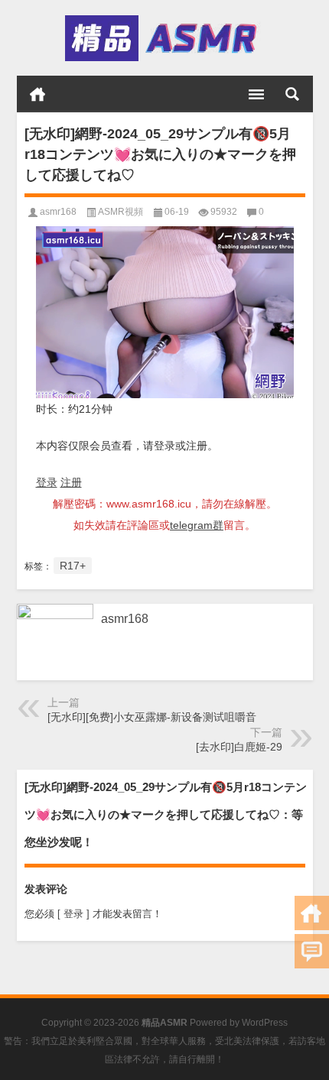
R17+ (73, 565)
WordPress (265, 1022)
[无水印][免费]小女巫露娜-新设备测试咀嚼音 (151, 717)
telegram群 (196, 525)
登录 (46, 482)
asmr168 (58, 211)
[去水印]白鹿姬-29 (239, 747)
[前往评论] (312, 951)
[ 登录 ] (73, 913)
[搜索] (292, 94)
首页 (37, 94)
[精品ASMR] (163, 38)
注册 (71, 482)
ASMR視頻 (120, 211)
